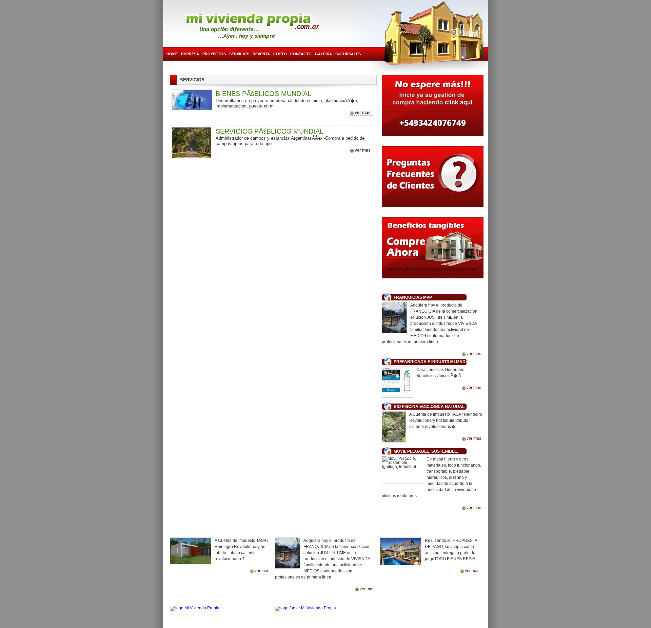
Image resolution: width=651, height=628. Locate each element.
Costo (280, 54)
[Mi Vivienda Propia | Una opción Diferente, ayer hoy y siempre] (252, 26)
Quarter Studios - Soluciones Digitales (327, 624)
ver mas (363, 113)
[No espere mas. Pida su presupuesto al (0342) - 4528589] (433, 107)
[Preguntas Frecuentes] (433, 178)
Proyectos (214, 54)
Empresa (190, 54)
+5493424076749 (460, 606)
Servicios (239, 54)
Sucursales (348, 54)
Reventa (261, 54)
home (172, 54)
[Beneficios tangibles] (433, 251)
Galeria (323, 54)
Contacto (301, 54)
